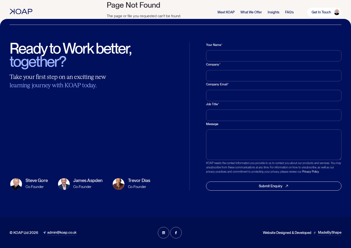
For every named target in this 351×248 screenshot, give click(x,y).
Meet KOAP (226, 12)
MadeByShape (329, 232)
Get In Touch (321, 12)
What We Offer (251, 12)
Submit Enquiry (270, 186)
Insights (273, 12)
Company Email (217, 84)
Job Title (212, 104)
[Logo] (21, 11)
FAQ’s (289, 12)
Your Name (214, 44)
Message (212, 124)
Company (213, 64)
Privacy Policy (310, 171)
